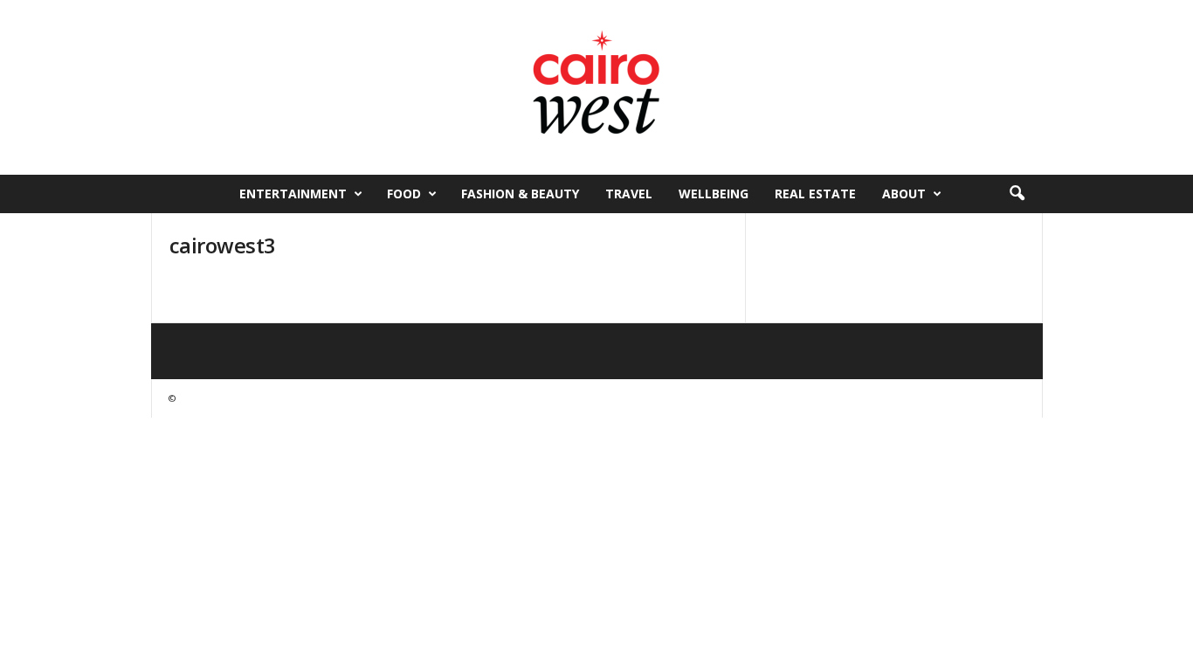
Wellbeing (713, 193)
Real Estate (815, 193)
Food (404, 193)
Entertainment (293, 193)
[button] (1016, 194)
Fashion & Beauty (520, 193)
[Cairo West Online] (596, 87)
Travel (628, 193)
